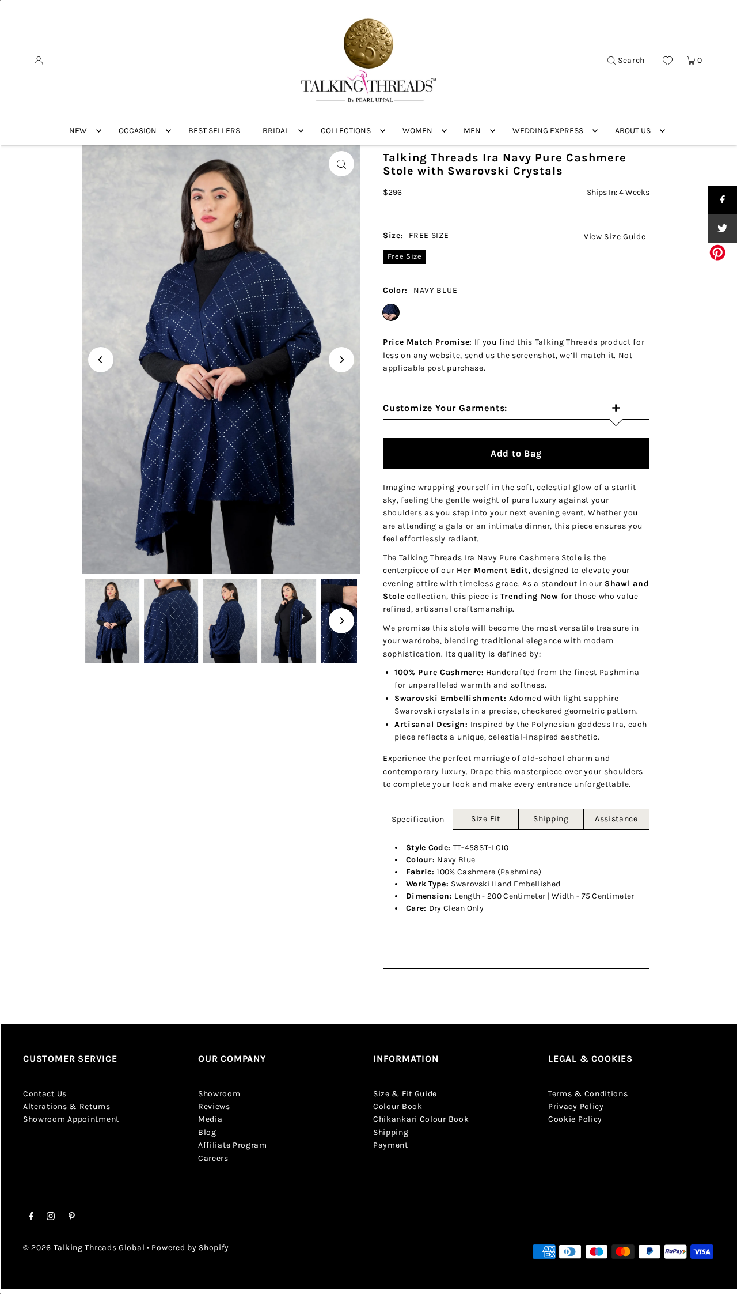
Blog (207, 1132)
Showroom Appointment (71, 1119)
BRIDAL (276, 130)
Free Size (405, 256)
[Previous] (100, 359)
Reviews (214, 1106)
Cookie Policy (575, 1119)
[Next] (341, 359)
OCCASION (138, 130)
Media (210, 1119)
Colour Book (398, 1106)
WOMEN (417, 130)
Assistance (616, 819)
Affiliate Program (232, 1145)
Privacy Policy (576, 1106)
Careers (213, 1158)
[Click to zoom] (341, 163)
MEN (472, 130)
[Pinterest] (72, 1218)
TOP (716, 1277)
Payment (390, 1145)
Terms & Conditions (588, 1094)
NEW (78, 130)
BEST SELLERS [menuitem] (214, 130)
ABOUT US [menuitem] (633, 130)
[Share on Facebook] (722, 200)
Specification (418, 819)
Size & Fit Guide (405, 1094)
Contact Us (45, 1094)
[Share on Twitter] (722, 228)
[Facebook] (31, 1218)
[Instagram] (51, 1218)
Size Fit (485, 819)
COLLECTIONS (346, 130)
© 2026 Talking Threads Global (84, 1247)
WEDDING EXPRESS (547, 130)
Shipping (551, 819)
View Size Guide (615, 237)
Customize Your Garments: (501, 408)
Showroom (219, 1094)
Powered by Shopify (190, 1247)
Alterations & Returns (67, 1106)
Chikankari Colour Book (421, 1119)
